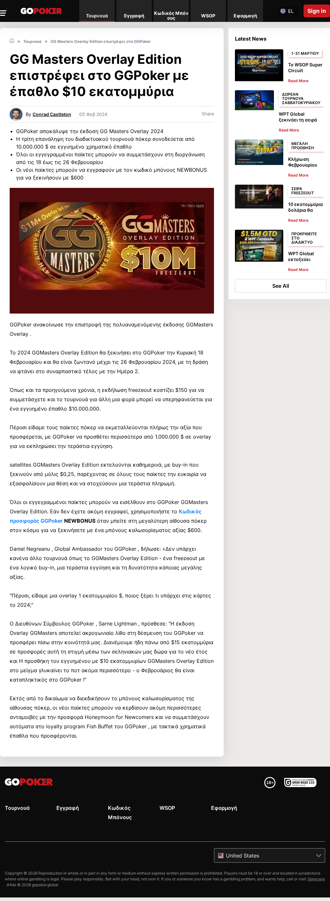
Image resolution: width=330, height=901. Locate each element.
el (291, 11)
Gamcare (316, 879)
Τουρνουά (17, 808)
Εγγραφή (67, 808)
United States (242, 855)
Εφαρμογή (224, 808)
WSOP (167, 808)
